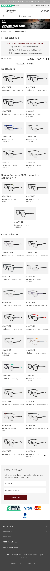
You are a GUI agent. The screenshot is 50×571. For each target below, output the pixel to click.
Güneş (30, 64)
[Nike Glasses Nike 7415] (13, 188)
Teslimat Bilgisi (8, 526)
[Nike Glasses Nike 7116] (13, 268)
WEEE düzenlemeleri (10, 542)
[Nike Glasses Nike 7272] (13, 367)
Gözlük (10, 32)
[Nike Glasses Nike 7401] (13, 128)
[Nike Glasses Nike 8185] (37, 417)
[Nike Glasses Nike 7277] (13, 318)
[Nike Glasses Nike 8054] (37, 268)
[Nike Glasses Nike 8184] (13, 341)
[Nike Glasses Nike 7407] (25, 213)
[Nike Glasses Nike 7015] (13, 102)
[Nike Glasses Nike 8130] (37, 341)
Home (3, 32)
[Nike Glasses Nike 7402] (13, 154)
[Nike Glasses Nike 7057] (37, 294)
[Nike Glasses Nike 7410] (37, 443)
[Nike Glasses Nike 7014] (37, 79)
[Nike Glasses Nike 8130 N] (13, 244)
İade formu (7, 537)
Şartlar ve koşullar (13, 555)
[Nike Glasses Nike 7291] (37, 318)
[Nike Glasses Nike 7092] (13, 79)
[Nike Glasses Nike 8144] (37, 154)
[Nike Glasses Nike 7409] (37, 188)
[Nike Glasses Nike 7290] (37, 367)
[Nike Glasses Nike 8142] (13, 417)
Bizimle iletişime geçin (11, 547)
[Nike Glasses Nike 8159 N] (37, 128)
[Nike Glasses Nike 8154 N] (37, 244)
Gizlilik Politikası (30, 555)
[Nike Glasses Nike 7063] (13, 443)
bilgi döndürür (8, 532)
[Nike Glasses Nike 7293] (13, 393)
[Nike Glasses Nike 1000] (37, 393)
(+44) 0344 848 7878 (40, 6)
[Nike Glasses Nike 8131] (37, 102)
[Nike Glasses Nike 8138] (13, 294)
